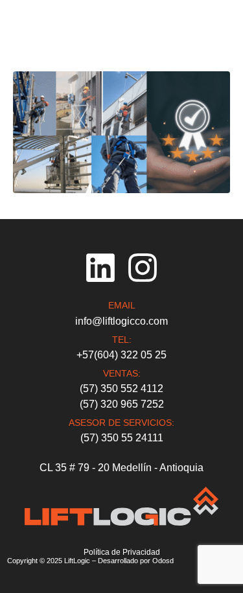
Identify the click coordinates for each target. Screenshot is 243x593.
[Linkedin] (100, 267)
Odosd (163, 560)
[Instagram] (142, 267)
